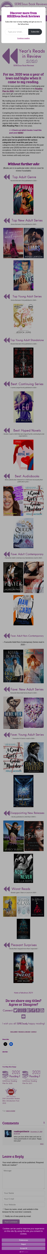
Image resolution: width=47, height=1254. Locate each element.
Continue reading (23, 38)
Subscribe (35, 32)
